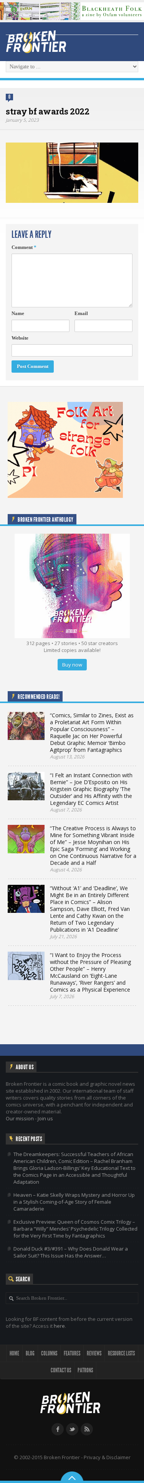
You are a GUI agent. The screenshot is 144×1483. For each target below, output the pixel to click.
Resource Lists (121, 1353)
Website (20, 338)
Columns (49, 1353)
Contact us (61, 1370)
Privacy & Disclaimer (107, 1457)
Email (81, 313)
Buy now (72, 664)
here (59, 1325)
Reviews (94, 1353)
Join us (45, 1118)
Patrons (85, 1370)
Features (72, 1353)
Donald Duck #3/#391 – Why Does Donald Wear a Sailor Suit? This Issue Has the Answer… (70, 1252)
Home (14, 1353)
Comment (24, 247)
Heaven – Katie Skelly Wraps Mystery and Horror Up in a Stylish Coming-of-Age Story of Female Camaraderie (74, 1201)
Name (18, 313)
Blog (30, 1353)
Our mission (20, 1118)
